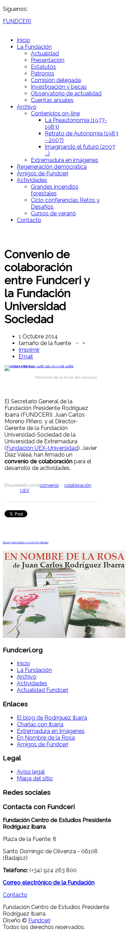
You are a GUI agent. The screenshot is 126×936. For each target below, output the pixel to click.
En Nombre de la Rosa (46, 737)
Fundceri (39, 920)
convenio (49, 485)
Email (26, 356)
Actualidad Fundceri (42, 690)
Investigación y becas (59, 86)
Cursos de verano (53, 213)
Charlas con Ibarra (40, 724)
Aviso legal (31, 771)
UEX (24, 490)
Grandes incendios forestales (54, 190)
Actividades (32, 180)
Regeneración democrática (52, 166)
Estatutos (43, 66)
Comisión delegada (56, 80)
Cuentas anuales (52, 100)
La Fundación (34, 46)
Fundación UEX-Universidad (42, 448)
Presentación (47, 60)
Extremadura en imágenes (64, 160)
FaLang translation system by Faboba (25, 542)
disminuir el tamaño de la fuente (77, 342)
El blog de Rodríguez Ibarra (52, 717)
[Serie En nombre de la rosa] (64, 636)
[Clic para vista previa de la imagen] (51, 368)
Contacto (29, 220)
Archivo (26, 106)
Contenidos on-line (55, 113)
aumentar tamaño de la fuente (83, 342)
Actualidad (45, 53)
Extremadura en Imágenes (51, 731)
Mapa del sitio (35, 778)
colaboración (77, 485)
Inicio (23, 40)
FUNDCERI (17, 21)
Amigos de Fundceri (42, 173)
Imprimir (29, 349)
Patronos (42, 73)
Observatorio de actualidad (66, 93)
